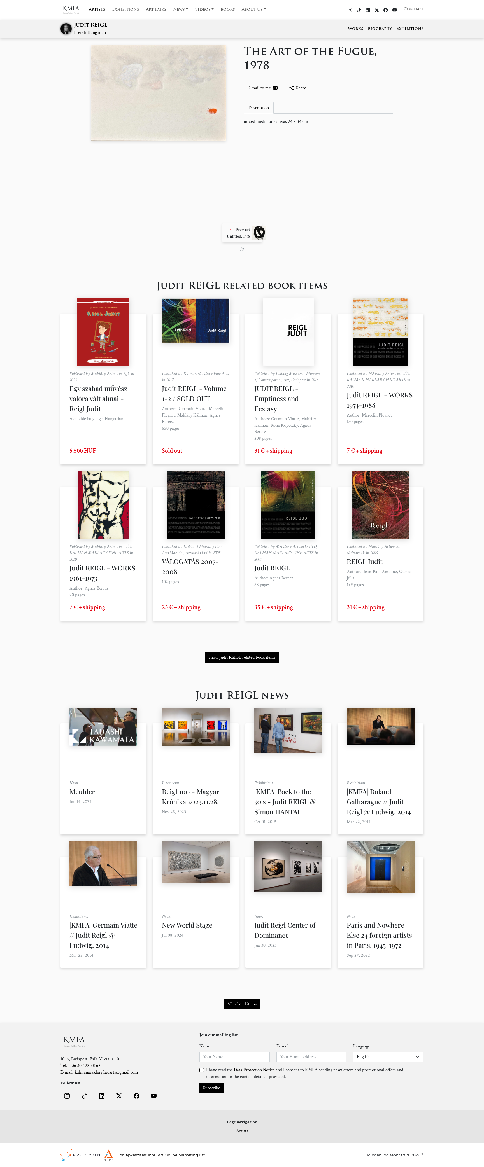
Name (204, 1046)
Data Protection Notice (254, 1070)
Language (361, 1046)
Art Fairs (156, 10)
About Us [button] (252, 10)
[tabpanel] (318, 122)
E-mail (282, 1046)
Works (355, 29)
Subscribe (211, 1088)
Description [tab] (258, 108)
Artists (97, 10)
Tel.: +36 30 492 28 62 (81, 1065)
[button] (242, 232)
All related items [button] (242, 1004)
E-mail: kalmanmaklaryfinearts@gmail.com (99, 1072)
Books (227, 10)
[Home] (75, 9)
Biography (380, 29)
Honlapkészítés (131, 1155)
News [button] (179, 10)
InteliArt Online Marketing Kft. (177, 1155)
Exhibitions (125, 10)
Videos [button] (203, 10)
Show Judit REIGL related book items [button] (242, 657)
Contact (414, 9)
